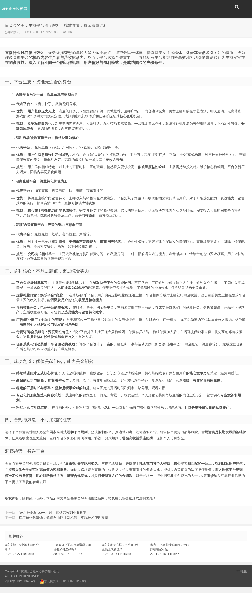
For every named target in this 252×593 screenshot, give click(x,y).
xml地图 (241, 571)
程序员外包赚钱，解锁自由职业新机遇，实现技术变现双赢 (63, 517)
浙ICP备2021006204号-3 (22, 581)
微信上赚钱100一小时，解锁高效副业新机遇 (53, 512)
